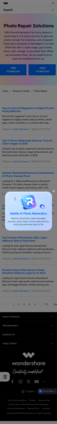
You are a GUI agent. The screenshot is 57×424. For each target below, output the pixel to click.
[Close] (53, 191)
